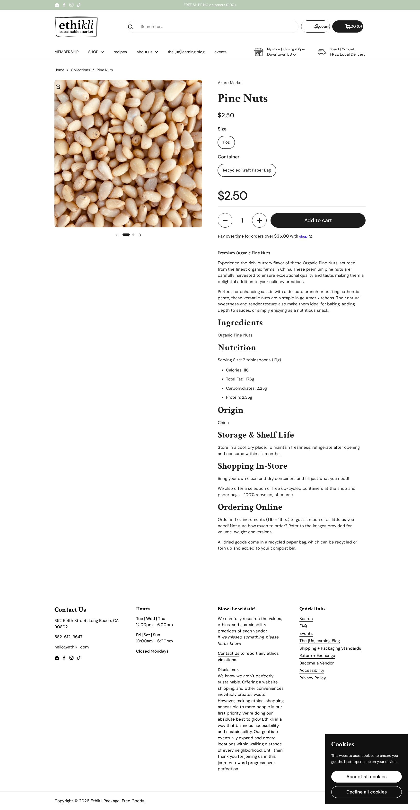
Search (306, 618)
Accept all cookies (366, 777)
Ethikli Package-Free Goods (117, 800)
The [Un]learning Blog (319, 640)
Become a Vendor (316, 663)
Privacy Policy (312, 678)
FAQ (303, 626)
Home (59, 70)
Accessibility (311, 670)
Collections (80, 70)
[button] (347, 26)
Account (322, 26)
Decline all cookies (366, 792)
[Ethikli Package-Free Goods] (76, 27)
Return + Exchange (317, 655)
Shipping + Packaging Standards (330, 648)
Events (306, 633)
